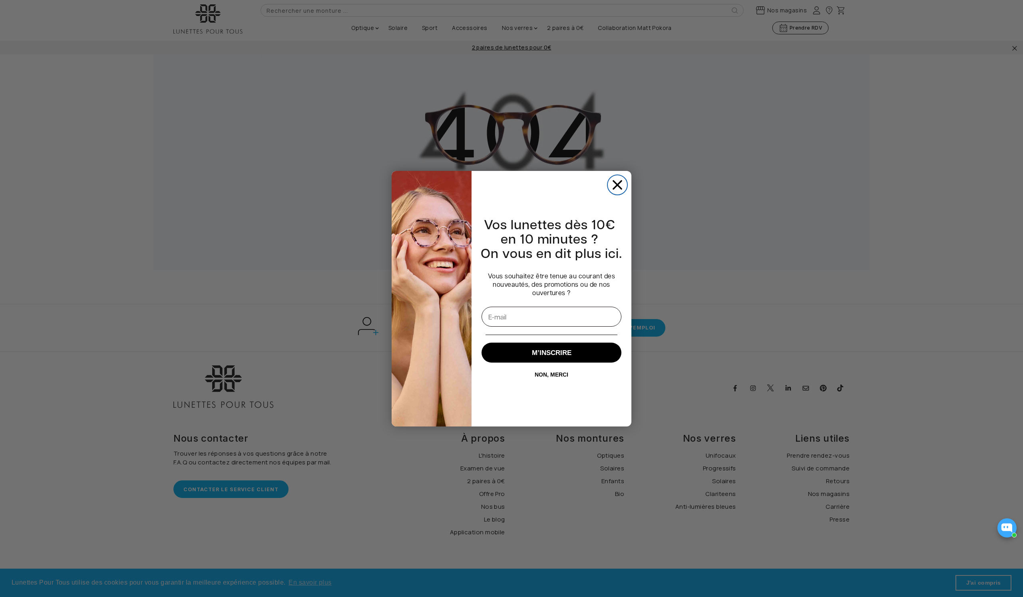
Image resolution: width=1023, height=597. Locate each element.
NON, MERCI (551, 374)
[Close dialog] (617, 185)
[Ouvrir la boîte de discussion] (1007, 527)
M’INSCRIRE (551, 353)
